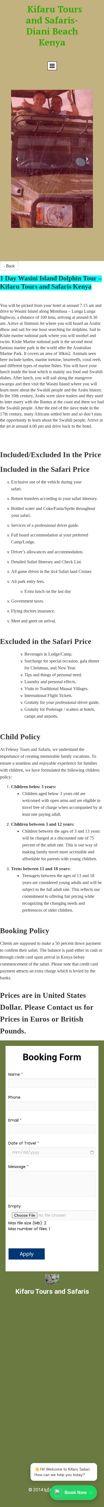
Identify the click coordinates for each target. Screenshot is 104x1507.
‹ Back (9, 266)
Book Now (76, 1492)
